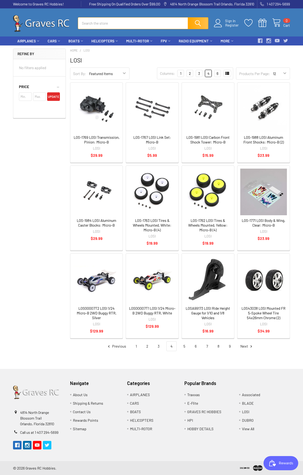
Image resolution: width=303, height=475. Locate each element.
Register (232, 25)
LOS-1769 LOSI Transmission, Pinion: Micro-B (97, 139)
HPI (190, 420)
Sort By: (79, 73)
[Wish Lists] (251, 23)
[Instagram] (268, 40)
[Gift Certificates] (265, 23)
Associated (251, 394)
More (225, 41)
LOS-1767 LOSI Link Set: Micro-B (152, 139)
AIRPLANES (26, 41)
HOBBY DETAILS (200, 428)
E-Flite (192, 403)
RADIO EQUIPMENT (194, 41)
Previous (118, 346)
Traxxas (193, 394)
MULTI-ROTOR (137, 41)
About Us (80, 394)
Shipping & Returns (88, 403)
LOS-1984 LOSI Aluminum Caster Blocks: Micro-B (96, 222)
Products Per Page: (254, 73)
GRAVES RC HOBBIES (204, 411)
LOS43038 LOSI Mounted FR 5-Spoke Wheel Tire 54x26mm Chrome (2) (263, 313)
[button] (39, 87)
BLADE (248, 403)
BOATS (74, 41)
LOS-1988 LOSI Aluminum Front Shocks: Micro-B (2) (263, 139)
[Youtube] (277, 40)
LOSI (245, 411)
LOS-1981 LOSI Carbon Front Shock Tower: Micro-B (208, 139)
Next (244, 346)
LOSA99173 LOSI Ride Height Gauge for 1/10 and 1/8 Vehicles (208, 313)
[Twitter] (285, 40)
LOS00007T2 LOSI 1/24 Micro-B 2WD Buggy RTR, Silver (96, 313)
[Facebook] (260, 40)
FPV (164, 41)
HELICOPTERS (102, 41)
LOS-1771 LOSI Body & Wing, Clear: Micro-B (263, 222)
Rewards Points (85, 420)
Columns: (167, 73)
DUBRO (248, 420)
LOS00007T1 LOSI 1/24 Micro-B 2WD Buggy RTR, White (152, 310)
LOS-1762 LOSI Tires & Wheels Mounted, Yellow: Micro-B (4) (207, 225)
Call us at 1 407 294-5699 (39, 432)
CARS (52, 41)
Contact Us (82, 411)
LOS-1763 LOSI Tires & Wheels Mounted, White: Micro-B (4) (152, 225)
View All (248, 428)
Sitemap (79, 428)
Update (53, 97)
